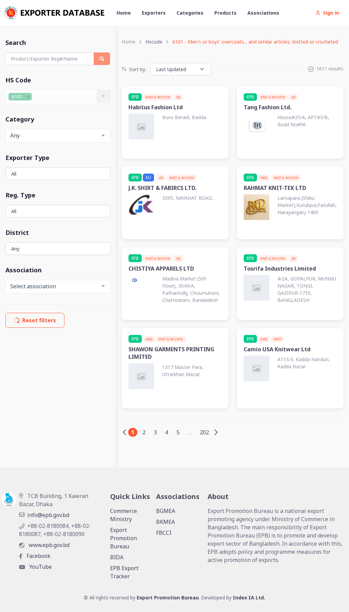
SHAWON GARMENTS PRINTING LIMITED (171, 352)
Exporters (154, 13)
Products (225, 13)
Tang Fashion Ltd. (267, 107)
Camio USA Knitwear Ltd (277, 349)
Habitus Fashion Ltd (155, 107)
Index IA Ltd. (249, 597)
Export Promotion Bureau (123, 538)
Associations (263, 13)
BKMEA (165, 522)
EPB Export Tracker (124, 572)
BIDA (116, 557)
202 (204, 432)
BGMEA (165, 511)
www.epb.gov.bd (48, 545)
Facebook (37, 556)
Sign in (331, 13)
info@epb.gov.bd (48, 515)
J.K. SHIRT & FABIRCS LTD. (162, 188)
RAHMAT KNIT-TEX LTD (275, 188)
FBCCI (163, 532)
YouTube (40, 566)
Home (124, 13)
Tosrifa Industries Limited (280, 268)
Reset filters (39, 320)
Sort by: (137, 69)
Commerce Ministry (123, 515)
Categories (190, 13)
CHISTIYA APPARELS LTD (161, 268)
